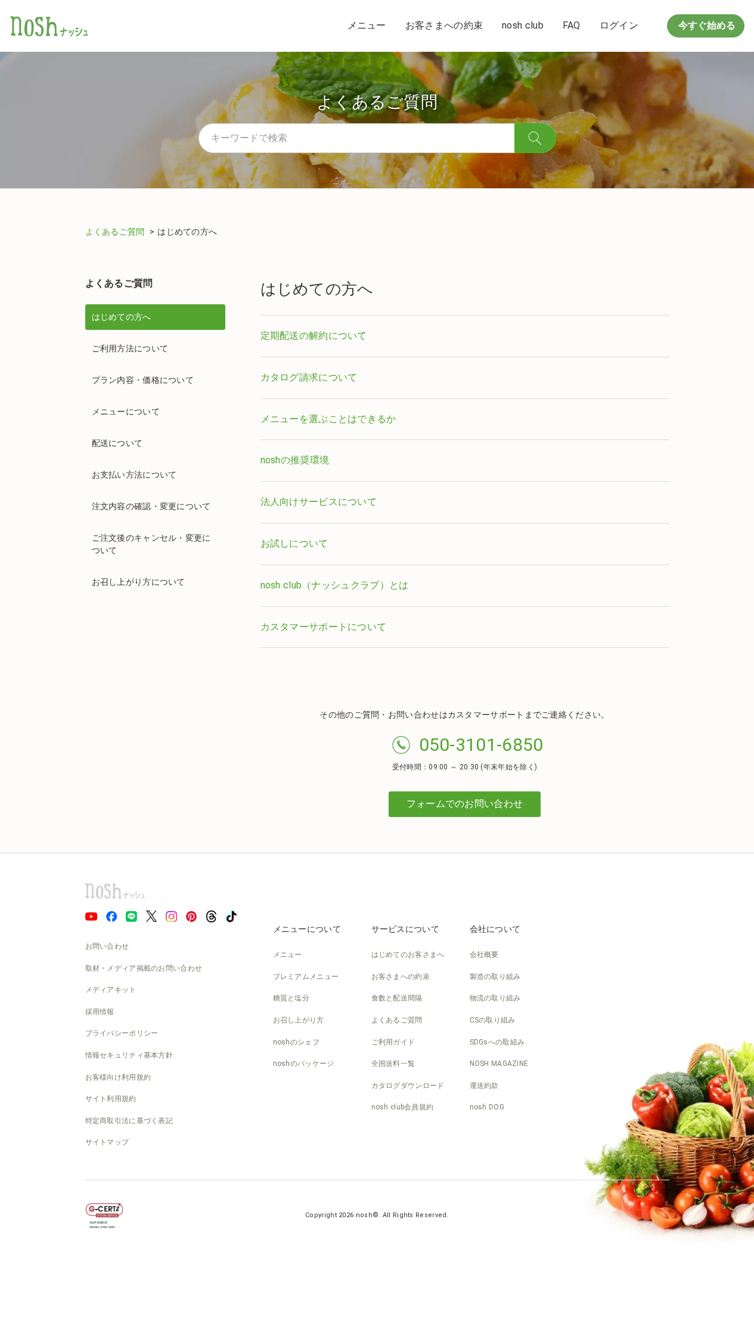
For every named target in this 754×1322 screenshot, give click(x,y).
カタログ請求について (309, 377)
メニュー (366, 25)
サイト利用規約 (110, 1099)
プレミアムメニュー (306, 976)
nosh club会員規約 (402, 1107)
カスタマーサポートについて (323, 626)
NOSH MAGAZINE (499, 1063)
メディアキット (110, 990)
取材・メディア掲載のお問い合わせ (144, 968)
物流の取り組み (495, 998)
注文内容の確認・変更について (151, 506)
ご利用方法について (130, 348)
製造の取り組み (495, 976)
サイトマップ (107, 1142)
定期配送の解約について (313, 335)
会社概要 (484, 954)
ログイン (619, 25)
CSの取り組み (493, 1020)
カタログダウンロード (408, 1085)
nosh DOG (487, 1107)
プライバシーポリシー (122, 1033)
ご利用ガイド (393, 1042)
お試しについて (294, 543)
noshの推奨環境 (295, 460)
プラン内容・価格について (143, 380)
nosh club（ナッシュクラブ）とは (334, 585)
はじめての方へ (121, 317)
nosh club (523, 25)
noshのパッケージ (303, 1063)
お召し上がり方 (298, 1020)
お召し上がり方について (138, 582)
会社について (495, 929)
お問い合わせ (107, 946)
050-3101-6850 (481, 744)
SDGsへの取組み (497, 1042)
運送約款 (484, 1085)
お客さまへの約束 (444, 25)
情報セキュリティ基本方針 (129, 1055)
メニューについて (126, 411)
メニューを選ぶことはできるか (328, 419)
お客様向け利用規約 (118, 1077)
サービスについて (405, 929)
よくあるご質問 (116, 231)
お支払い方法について (134, 474)
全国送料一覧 (393, 1063)
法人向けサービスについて (318, 501)
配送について (117, 443)
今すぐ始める (706, 25)
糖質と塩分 (291, 998)
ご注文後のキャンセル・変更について (151, 544)
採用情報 (99, 1012)
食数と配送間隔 (397, 998)
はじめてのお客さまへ (408, 954)
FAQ (572, 25)
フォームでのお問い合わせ (465, 803)
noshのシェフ (296, 1042)
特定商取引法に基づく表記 (129, 1121)
